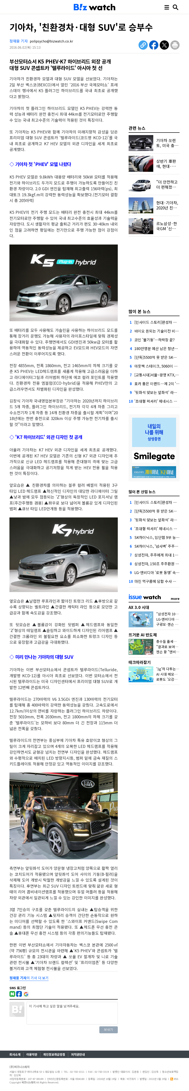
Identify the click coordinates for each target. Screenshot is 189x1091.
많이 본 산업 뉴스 (142, 491)
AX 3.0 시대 (139, 607)
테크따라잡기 (140, 662)
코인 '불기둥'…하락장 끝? (154, 339)
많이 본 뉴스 (140, 311)
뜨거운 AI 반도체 (143, 635)
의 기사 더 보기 (29, 977)
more (175, 598)
